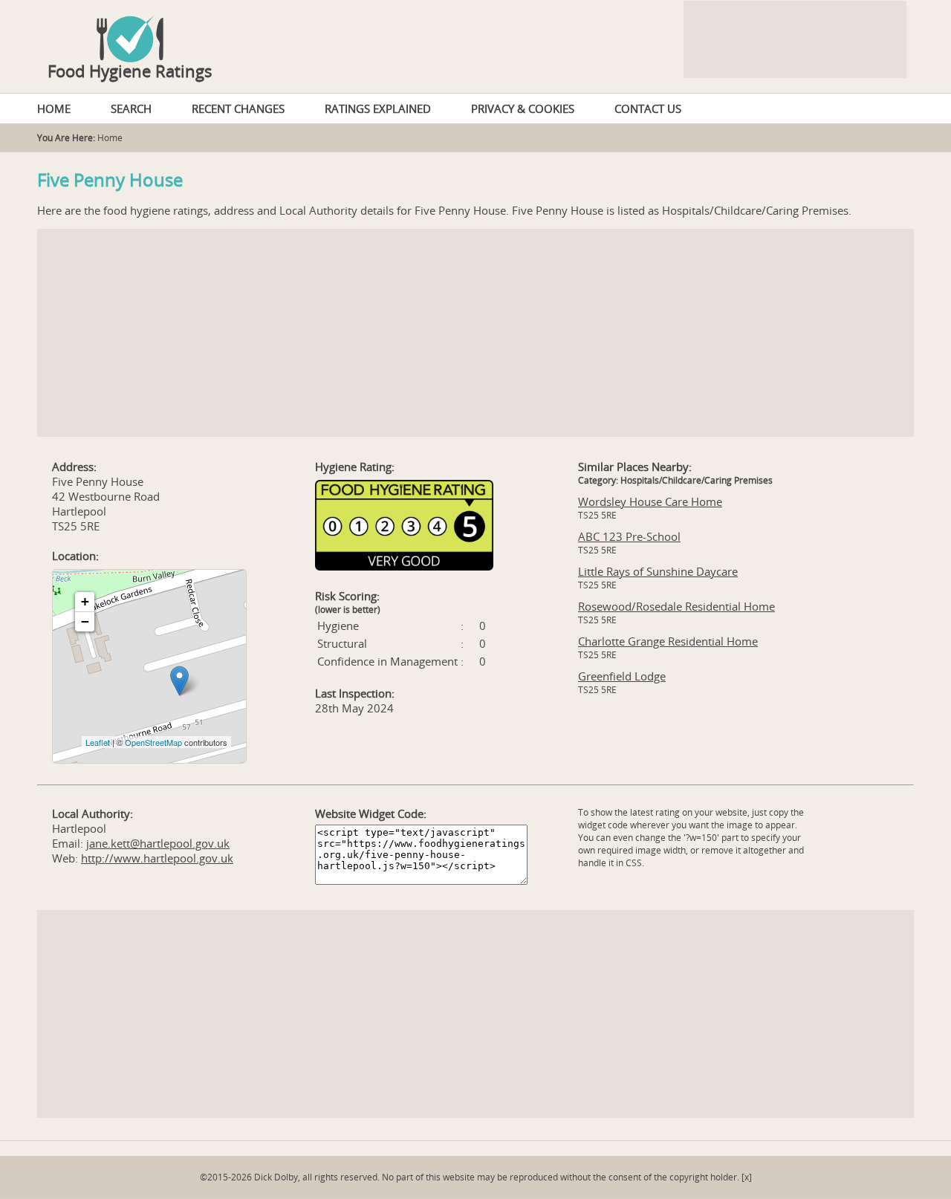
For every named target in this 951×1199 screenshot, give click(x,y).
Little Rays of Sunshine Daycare (658, 571)
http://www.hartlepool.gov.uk (157, 858)
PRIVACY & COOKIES (522, 108)
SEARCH (131, 108)
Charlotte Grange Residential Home (668, 641)
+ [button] (85, 601)
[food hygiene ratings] (475, 31)
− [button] (85, 621)
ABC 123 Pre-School (629, 536)
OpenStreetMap (153, 742)
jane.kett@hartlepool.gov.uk (158, 843)
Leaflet (97, 742)
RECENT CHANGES (238, 108)
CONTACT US (647, 108)
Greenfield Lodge (622, 676)
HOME (54, 108)
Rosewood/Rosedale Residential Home (676, 606)
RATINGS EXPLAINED (378, 108)
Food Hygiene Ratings (130, 70)
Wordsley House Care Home (650, 501)
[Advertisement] (475, 333)
